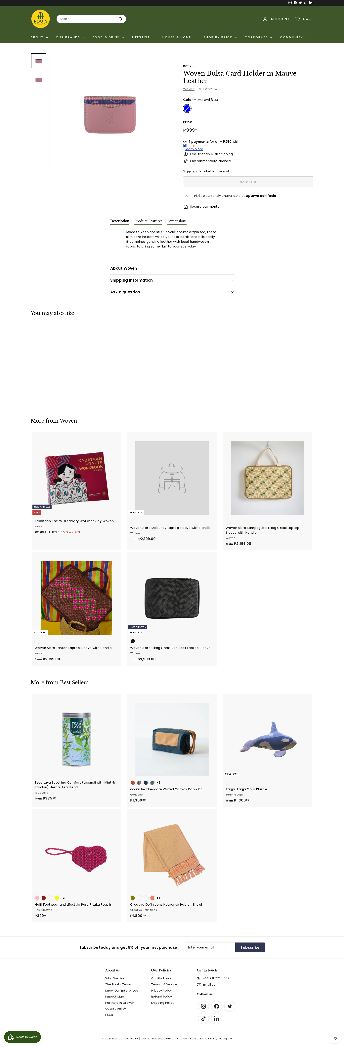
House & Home (177, 37)
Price (187, 122)
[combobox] (91, 19)
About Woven (123, 268)
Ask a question (125, 292)
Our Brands (69, 37)
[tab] (119, 222)
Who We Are (114, 978)
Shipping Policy (162, 1003)
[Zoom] (110, 113)
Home (187, 66)
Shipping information (131, 280)
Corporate (257, 37)
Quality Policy (115, 1009)
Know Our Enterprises (121, 990)
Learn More (194, 149)
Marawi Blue (187, 108)
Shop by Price (218, 37)
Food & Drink (107, 37)
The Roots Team (118, 984)
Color (200, 99)
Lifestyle (141, 37)
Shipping (189, 172)
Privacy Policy (161, 990)
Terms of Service (164, 984)
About (38, 37)
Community (292, 37)
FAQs (109, 1015)
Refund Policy (161, 996)
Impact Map (114, 996)
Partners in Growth (119, 1003)
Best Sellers (74, 682)
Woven (188, 89)
